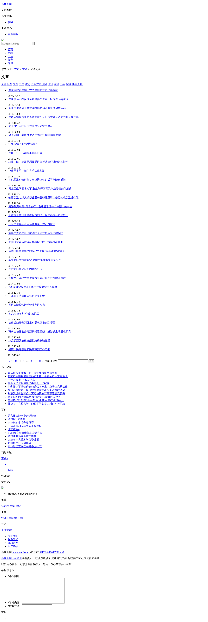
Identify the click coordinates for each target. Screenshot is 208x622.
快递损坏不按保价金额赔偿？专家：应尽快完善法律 (38, 386)
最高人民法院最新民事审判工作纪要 (28, 383)
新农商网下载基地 (11, 558)
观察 (68, 84)
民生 (62, 84)
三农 (21, 84)
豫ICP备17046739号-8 (51, 552)
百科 (10, 53)
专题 (10, 63)
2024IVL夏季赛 (16, 419)
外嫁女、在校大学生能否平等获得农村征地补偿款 (36, 403)
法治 (33, 84)
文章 (10, 56)
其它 (39, 84)
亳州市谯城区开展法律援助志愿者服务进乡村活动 (36, 390)
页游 (18, 506)
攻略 (10, 22)
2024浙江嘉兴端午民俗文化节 (25, 446)
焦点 (44, 84)
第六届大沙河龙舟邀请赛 (22, 415)
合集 (12, 506)
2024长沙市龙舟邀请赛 (21, 422)
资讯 (50, 84)
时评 (74, 84)
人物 (80, 84)
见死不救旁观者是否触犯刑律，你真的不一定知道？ (38, 376)
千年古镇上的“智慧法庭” (22, 379)
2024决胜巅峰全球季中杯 (22, 436)
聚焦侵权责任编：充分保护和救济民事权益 (32, 373)
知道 (10, 59)
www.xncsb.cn (20, 552)
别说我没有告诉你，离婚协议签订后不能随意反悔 (36, 393)
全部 (3, 84)
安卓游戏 (13, 34)
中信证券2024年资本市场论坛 (25, 426)
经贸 (27, 84)
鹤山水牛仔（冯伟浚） (21, 443)
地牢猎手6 (14, 429)
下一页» (38, 361)
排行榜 (5, 506)
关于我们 (13, 536)
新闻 (9, 84)
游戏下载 (6, 518)
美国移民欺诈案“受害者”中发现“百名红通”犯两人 (36, 400)
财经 (56, 84)
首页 (10, 49)
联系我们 (13, 539)
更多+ (4, 458)
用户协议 (13, 546)
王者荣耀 (6, 530)
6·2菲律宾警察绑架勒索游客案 (25, 432)
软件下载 (17, 518)
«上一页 (13, 361)
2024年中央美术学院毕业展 (23, 439)
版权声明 (13, 542)
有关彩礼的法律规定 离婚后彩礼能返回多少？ (34, 396)
